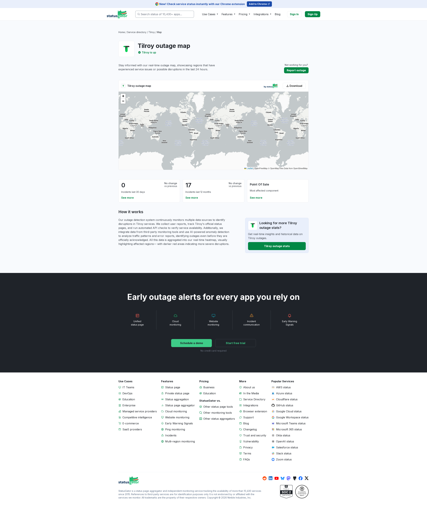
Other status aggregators (219, 418)
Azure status (284, 393)
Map (159, 32)
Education (128, 399)
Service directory (136, 32)
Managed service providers (139, 411)
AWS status (283, 387)
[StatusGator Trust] (286, 491)
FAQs (246, 459)
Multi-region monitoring (180, 441)
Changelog (250, 429)
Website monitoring (177, 417)
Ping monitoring (175, 429)
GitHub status (284, 405)
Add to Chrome (258, 4)
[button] (123, 96)
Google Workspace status (292, 417)
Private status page (177, 393)
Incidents (170, 435)
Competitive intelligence (137, 417)
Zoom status (284, 459)
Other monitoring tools (217, 412)
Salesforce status (287, 447)
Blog (277, 14)
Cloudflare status (287, 399)
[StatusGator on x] (307, 478)
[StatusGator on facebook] (301, 478)
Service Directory (254, 399)
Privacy (248, 447)
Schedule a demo (191, 343)
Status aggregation (177, 399)
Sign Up (313, 14)
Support (248, 417)
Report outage (296, 70)
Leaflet (249, 168)
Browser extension (255, 411)
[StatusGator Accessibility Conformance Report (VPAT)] (302, 491)
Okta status (283, 435)
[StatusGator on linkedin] (271, 478)
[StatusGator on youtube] (277, 478)
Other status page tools (218, 406)
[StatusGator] (190, 480)
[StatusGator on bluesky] (283, 478)
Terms (247, 453)
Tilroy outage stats (277, 246)
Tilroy (151, 32)
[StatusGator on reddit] (265, 478)
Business (209, 387)
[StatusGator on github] (295, 478)
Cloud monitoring (176, 411)
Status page (172, 387)
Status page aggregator (180, 405)
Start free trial (235, 343)
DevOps (127, 393)
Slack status (283, 453)
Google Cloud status (289, 411)
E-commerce (130, 423)
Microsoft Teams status (291, 423)
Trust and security (254, 435)
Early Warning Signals (179, 423)
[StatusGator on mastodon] (289, 478)
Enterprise (128, 405)
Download (296, 85)
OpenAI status (285, 441)
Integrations (250, 405)
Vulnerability (251, 441)
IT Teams (128, 387)
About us (249, 387)
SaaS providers (132, 429)
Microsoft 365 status (289, 429)
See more (127, 197)
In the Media (251, 393)
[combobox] (164, 14)
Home (121, 32)
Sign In (294, 14)
